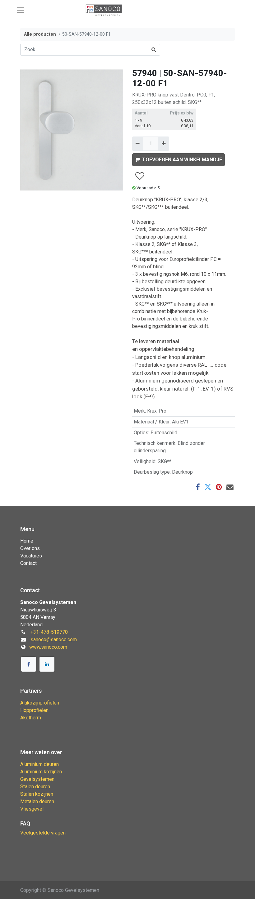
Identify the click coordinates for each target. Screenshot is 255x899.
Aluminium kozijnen (41, 772)
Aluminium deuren (39, 764)
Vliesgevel (32, 809)
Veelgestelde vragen (43, 833)
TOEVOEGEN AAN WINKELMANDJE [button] (182, 160)
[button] (139, 176)
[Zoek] (154, 50)
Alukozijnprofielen (39, 703)
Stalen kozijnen (36, 794)
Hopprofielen (34, 710)
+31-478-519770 (49, 632)
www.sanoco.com (48, 647)
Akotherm (30, 718)
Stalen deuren (35, 786)
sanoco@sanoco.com (53, 639)
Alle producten (40, 34)
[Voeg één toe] (163, 143)
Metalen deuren (37, 801)
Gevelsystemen (37, 779)
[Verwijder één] (137, 143)
